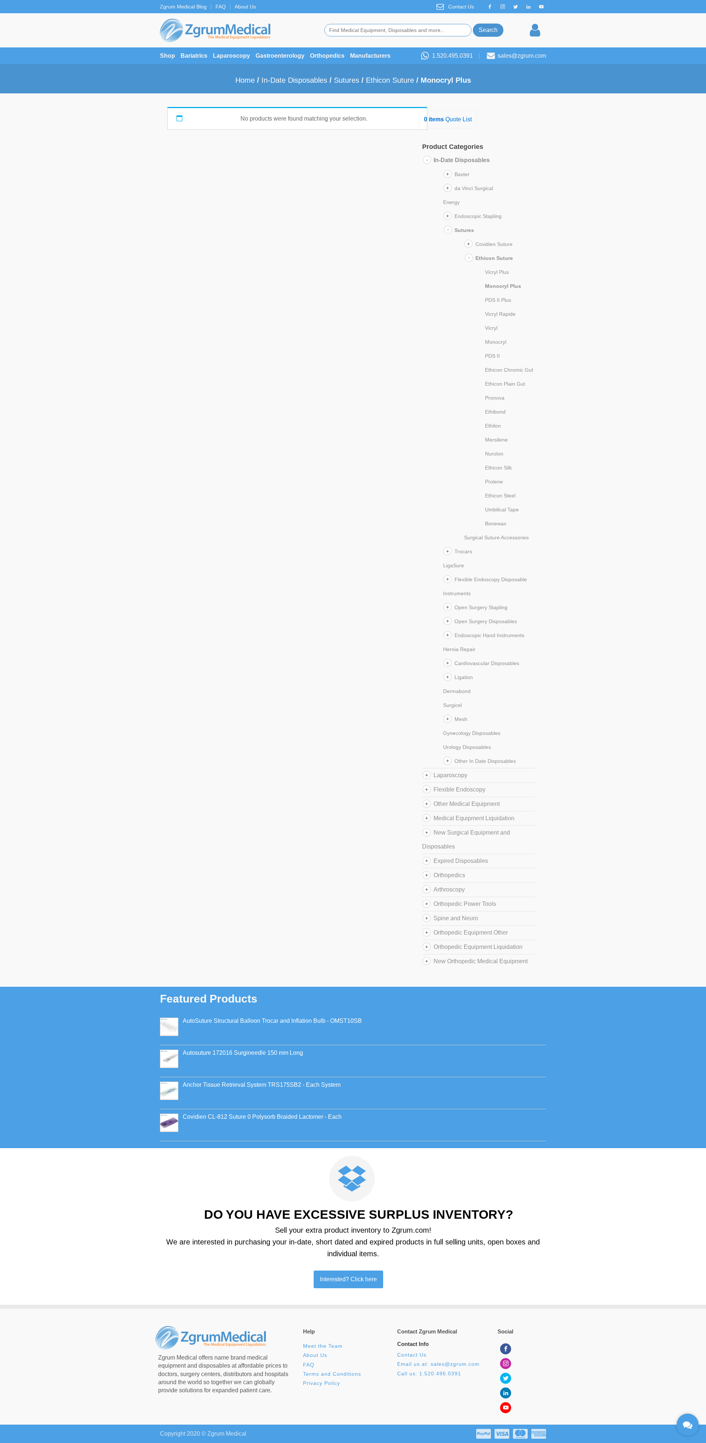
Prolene (494, 482)
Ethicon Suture (390, 80)
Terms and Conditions (332, 1374)
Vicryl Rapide (500, 314)
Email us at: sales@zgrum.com (438, 1364)
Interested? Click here (348, 1279)
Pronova (494, 398)
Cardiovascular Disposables (486, 663)
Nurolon (494, 454)
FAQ (220, 7)
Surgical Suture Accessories (496, 537)
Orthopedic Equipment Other (471, 932)
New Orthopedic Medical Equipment (481, 961)
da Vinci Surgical (473, 188)
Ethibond (495, 412)
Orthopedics (327, 56)
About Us (245, 7)
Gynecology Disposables (471, 733)
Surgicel (452, 705)
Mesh (460, 719)
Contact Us (461, 7)
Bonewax (495, 523)
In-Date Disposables (294, 80)
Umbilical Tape (502, 509)
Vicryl (491, 328)
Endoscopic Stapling (478, 216)
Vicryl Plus (497, 272)
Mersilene (496, 440)
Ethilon (493, 426)
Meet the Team (324, 1346)
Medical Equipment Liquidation (474, 818)
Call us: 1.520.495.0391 (429, 1373)
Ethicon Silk (498, 468)
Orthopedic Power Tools (465, 904)
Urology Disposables (467, 747)
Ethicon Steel (500, 496)
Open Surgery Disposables (485, 621)
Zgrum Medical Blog (183, 7)
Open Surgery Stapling (480, 607)
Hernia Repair (459, 649)
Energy (451, 202)
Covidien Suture (494, 244)
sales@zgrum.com (522, 56)
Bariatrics (194, 56)
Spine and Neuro (456, 918)
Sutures (346, 80)
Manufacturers (370, 56)
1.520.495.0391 (452, 56)
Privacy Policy (321, 1383)
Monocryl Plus (503, 286)
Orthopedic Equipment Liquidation (478, 947)
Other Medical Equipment (467, 804)
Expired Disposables (461, 861)
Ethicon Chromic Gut (509, 370)
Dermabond (457, 691)
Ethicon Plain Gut (505, 384)
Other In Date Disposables (485, 761)
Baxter (462, 174)
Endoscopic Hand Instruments (489, 635)
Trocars (463, 551)
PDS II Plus (498, 300)
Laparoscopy (231, 56)
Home (245, 80)
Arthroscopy (449, 889)
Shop (167, 56)
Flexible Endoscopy (459, 789)
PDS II (492, 356)
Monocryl (495, 342)
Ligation (463, 677)
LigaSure (453, 565)
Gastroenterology (280, 56)
